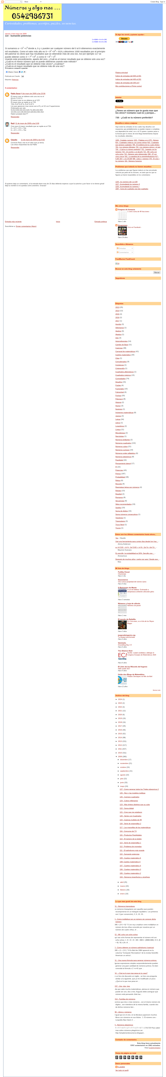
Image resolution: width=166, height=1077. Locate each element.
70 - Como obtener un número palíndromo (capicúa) (134, 947)
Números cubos (121, 446)
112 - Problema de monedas (131, 846)
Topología (119, 518)
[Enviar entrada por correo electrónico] (22, 76)
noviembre (124, 763)
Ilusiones (118, 409)
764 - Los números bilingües (125, 147)
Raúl (13, 123)
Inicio (58, 222)
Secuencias (119, 501)
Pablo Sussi (16, 93)
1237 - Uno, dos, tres (122, 986)
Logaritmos (119, 426)
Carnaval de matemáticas (125, 351)
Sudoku (118, 508)
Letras (117, 419)
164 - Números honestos (133, 161)
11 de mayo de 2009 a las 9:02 (33, 140)
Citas (117, 358)
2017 (117, 321)
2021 (120, 711)
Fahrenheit (119, 392)
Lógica (118, 429)
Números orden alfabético (125, 453)
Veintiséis (122, 643)
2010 (120, 753)
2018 (120, 722)
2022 (120, 707)
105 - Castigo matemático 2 (130, 873)
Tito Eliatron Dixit (125, 651)
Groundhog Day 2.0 (125, 645)
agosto (123, 775)
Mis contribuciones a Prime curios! (128, 86)
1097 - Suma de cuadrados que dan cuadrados (131, 189)
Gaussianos (123, 580)
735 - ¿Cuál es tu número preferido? (134, 117)
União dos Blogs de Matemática (131, 674)
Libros (117, 423)
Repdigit (118, 494)
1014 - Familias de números (124, 999)
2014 (117, 311)
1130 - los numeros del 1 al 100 (126, 182)
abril (122, 882)
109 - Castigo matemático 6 (130, 858)
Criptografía (120, 368)
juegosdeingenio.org (126, 635)
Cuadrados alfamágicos (124, 372)
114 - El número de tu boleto (131, 839)
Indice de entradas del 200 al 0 (127, 83)
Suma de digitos (121, 511)
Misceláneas (120, 433)
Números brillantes (122, 440)
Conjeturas (119, 365)
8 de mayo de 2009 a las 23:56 (33, 93)
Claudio (14, 140)
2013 (117, 307)
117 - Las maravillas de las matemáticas (135, 827)
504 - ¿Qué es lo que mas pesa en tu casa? (131, 973)
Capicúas (119, 348)
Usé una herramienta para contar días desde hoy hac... (136, 541)
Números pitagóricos (123, 457)
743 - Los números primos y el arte (148, 147)
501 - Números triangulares (124, 906)
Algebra (118, 334)
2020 (120, 715)
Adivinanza (119, 328)
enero (122, 894)
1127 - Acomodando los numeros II (127, 184)
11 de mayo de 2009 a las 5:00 (27, 123)
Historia (118, 402)
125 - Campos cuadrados (129, 797)
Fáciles (118, 385)
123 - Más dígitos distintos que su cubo (135, 805)
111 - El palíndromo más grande (132, 850)
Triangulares (120, 521)
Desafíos (118, 382)
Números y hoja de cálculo (129, 603)
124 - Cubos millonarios (129, 801)
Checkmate (122, 574)
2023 (120, 703)
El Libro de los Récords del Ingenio (132, 667)
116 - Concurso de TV (128, 831)
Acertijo (118, 324)
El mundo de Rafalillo (127, 619)
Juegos (118, 416)
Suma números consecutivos (126, 514)
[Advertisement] (23, 203)
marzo (123, 886)
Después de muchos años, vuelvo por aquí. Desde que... (137, 559)
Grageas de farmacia (126, 210)
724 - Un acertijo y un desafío (132, 152)
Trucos (118, 528)
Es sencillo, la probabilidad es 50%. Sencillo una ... (134, 553)
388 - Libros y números (141, 159)
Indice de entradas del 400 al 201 (128, 79)
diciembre (124, 760)
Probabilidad (120, 477)
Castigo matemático (123, 355)
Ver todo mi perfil (121, 1070)
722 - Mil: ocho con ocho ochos (126, 934)
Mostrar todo (156, 690)
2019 (120, 718)
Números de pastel (134, 605)
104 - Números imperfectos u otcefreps (135, 877)
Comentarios (123, 252)
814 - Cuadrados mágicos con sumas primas (131, 142)
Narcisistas (119, 436)
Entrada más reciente (13, 222)
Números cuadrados (123, 443)
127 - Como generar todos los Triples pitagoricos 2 (139, 789)
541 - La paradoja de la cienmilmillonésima (140, 156)
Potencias (15, 80)
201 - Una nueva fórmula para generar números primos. (135, 960)
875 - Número (154, 140)
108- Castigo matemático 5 (130, 862)
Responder (15, 117)
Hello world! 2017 (124, 669)
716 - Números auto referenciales (135, 154)
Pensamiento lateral (123, 463)
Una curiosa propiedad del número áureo (132, 582)
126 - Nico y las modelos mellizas (132, 793)
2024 (120, 699)
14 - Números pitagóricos (123, 1025)
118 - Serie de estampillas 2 (130, 824)
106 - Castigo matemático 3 (130, 869)
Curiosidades (120, 379)
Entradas (122, 248)
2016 (117, 317)
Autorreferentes (121, 341)
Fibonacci (119, 399)
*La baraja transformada (126, 637)
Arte (117, 338)
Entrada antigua (101, 222)
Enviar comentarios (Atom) (26, 226)
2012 (120, 745)
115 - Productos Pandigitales (131, 835)
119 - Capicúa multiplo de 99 (131, 820)
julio (122, 779)
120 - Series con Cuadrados (130, 816)
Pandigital (119, 460)
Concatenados (121, 362)
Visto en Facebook (134, 227)
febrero (123, 890)
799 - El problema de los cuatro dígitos (146, 145)
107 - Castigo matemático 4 (130, 866)
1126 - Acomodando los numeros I (127, 186)
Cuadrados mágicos (123, 375)
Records (118, 484)
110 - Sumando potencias (18, 36)
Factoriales (119, 389)
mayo (122, 786)
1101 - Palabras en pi (141, 140)
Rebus (117, 480)
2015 (117, 314)
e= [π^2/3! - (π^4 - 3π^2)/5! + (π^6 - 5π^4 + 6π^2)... (135, 547)
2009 (120, 756)
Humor (118, 406)
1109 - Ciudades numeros (124, 140)
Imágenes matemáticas (124, 412)
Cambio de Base (121, 345)
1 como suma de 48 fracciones (138, 211)
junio (122, 782)
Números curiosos (122, 450)
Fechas (118, 396)
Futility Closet (124, 572)
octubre (123, 767)
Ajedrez (118, 331)
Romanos (119, 497)
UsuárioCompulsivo (154, 1048)
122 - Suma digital (127, 808)
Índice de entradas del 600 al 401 (128, 76)
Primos (118, 474)
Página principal (121, 72)
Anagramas (122, 225)
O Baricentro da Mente (127, 588)
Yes (116, 538)
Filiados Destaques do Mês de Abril (139, 676)
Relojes (118, 491)
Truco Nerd (119, 525)
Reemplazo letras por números (127, 487)
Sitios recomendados (123, 504)
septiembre (124, 771)
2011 (120, 749)
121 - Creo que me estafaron (131, 812)
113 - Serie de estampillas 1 (130, 843)
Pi (116, 467)
